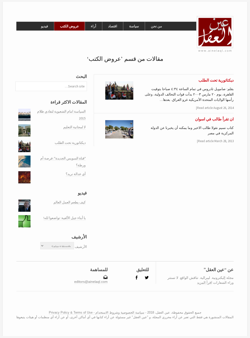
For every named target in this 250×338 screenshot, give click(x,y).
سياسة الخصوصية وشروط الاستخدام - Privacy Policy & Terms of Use (96, 312)
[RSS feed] (116, 303)
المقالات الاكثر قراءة (69, 102)
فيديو (44, 26)
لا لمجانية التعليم (74, 127)
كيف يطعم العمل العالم (69, 202)
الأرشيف (81, 246)
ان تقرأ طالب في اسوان (214, 119)
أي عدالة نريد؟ (76, 174)
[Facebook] (122, 303)
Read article (205, 108)
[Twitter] (126, 303)
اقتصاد (112, 26)
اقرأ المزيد (204, 283)
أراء (93, 26)
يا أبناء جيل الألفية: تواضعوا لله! (64, 218)
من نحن (156, 26)
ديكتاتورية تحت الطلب (70, 142)
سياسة (134, 26)
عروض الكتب (69, 26)
